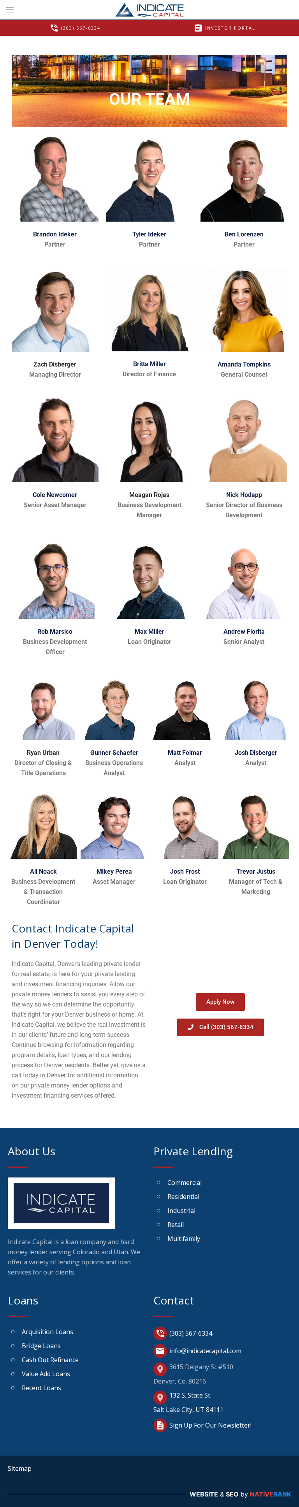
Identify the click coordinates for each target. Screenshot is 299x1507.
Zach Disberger (54, 364)
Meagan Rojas (149, 495)
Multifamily (183, 1238)
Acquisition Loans (47, 1331)
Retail (175, 1224)
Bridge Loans (41, 1345)
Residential (183, 1196)
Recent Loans (41, 1388)
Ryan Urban (43, 752)
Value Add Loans (46, 1374)
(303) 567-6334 (74, 28)
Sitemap (20, 1468)
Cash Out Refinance (50, 1359)
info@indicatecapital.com (198, 1351)
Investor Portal (224, 28)
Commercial (184, 1182)
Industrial (181, 1210)
